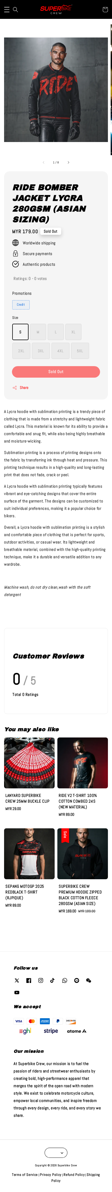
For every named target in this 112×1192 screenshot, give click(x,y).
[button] (7, 10)
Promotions (22, 293)
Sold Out (56, 371)
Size (15, 317)
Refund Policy (74, 1174)
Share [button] (24, 387)
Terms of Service (25, 1174)
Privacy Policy (50, 1174)
